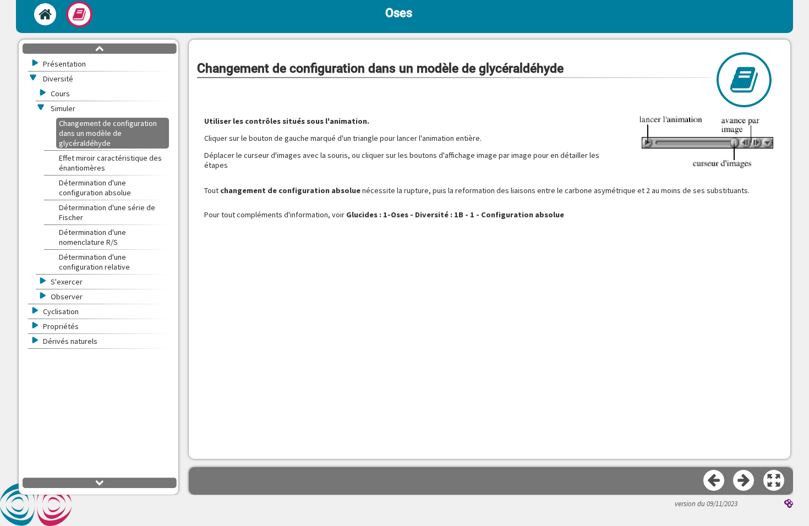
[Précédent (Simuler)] (714, 481)
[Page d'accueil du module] (45, 14)
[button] (774, 481)
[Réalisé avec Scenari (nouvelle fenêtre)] (788, 504)
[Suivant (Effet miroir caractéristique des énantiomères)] (744, 481)
